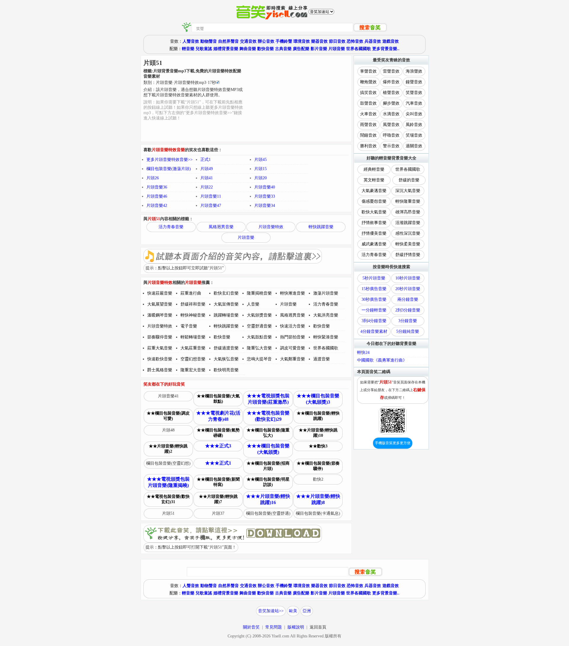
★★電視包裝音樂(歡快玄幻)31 (168, 499)
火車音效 (368, 114)
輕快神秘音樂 (192, 315)
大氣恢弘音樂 (226, 359)
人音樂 (253, 304)
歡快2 (318, 479)
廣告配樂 (301, 49)
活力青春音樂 (171, 227)
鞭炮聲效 (368, 82)
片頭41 (206, 178)
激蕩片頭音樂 (325, 293)
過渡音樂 (321, 359)
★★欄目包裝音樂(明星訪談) (268, 482)
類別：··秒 (179, 82)
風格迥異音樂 (221, 227)
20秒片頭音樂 (407, 289)
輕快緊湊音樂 (325, 337)
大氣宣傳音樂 (226, 304)
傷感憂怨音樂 (374, 201)
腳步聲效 (391, 103)
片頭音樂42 (156, 205)
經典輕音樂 (374, 169)
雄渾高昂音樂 (407, 212)
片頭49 (206, 169)
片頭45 (260, 159)
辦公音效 (266, 41)
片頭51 (168, 513)
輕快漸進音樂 (292, 293)
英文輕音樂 (374, 180)
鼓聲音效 (368, 103)
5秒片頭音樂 (373, 278)
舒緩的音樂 (409, 180)
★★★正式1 (218, 463)
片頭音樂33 (264, 196)
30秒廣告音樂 (374, 299)
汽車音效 (414, 103)
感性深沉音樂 (407, 233)
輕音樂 (188, 49)
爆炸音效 (391, 82)
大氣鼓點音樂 (259, 337)
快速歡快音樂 (159, 359)
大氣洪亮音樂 (325, 315)
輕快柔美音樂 (407, 244)
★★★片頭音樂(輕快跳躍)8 (318, 499)
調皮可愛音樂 (292, 348)
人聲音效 (191, 41)
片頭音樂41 (168, 396)
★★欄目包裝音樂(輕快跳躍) (318, 416)
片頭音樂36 (156, 187)
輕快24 (363, 352)
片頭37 (218, 513)
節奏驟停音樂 (159, 337)
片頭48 (168, 430)
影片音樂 (319, 49)
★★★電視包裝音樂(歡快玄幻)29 (268, 416)
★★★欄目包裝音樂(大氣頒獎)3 (318, 398)
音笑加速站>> (271, 611)
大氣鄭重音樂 (292, 359)
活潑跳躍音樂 (407, 222)
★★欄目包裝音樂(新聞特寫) (218, 482)
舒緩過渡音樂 (226, 348)
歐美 (293, 611)
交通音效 (248, 41)
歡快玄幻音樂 (226, 293)
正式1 (205, 159)
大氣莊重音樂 (192, 348)
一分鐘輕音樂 (374, 310)
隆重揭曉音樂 (259, 293)
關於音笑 (251, 627)
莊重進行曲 (190, 293)
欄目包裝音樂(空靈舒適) (268, 513)
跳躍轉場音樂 (226, 315)
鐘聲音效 (414, 82)
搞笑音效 (368, 92)
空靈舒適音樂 (259, 326)
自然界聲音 (228, 41)
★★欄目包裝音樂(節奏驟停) (318, 466)
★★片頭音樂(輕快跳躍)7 (218, 499)
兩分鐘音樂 (407, 299)
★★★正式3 (218, 445)
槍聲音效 (391, 92)
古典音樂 (283, 49)
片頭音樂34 (264, 205)
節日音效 (337, 41)
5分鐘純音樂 (407, 331)
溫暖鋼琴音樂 (159, 315)
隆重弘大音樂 (259, 348)
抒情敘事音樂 (374, 222)
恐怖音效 (355, 41)
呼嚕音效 (391, 135)
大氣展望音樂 (159, 304)
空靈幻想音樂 (192, 359)
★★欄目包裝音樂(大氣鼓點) (218, 399)
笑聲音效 (414, 92)
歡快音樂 (265, 49)
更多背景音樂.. (385, 49)
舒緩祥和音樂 (192, 304)
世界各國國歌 (358, 49)
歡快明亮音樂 (226, 370)
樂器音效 (319, 41)
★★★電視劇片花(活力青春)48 (218, 416)
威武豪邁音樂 (374, 244)
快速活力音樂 (292, 326)
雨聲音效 (368, 124)
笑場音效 (414, 135)
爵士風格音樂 (159, 370)
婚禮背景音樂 (225, 49)
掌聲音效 (368, 71)
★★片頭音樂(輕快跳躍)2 (168, 449)
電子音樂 (188, 326)
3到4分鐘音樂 (374, 321)
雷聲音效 (391, 71)
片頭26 (152, 178)
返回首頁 (318, 627)
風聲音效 (391, 124)
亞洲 (307, 611)
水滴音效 (391, 114)
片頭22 (206, 187)
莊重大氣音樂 (159, 348)
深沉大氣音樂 (407, 190)
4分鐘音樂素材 (373, 331)
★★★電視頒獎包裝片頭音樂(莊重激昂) (268, 398)
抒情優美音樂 (374, 233)
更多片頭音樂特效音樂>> (169, 159)
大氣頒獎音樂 (259, 315)
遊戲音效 (390, 41)
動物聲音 (208, 41)
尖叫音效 (414, 114)
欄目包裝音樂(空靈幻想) (168, 463)
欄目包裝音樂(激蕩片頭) (168, 169)
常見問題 (273, 627)
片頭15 (260, 169)
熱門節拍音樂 (292, 337)
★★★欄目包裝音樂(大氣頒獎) (268, 449)
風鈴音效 (414, 124)
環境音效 (301, 41)
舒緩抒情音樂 (407, 254)
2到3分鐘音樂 (407, 310)
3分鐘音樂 (407, 321)
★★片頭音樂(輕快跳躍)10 (318, 433)
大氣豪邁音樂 (374, 190)
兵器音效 (373, 41)
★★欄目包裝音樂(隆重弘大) (268, 433)
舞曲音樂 (247, 49)
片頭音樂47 (210, 205)
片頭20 (260, 178)
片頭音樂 (336, 49)
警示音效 (391, 146)
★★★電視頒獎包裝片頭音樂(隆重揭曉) (168, 482)
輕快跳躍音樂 (321, 227)
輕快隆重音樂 (407, 201)
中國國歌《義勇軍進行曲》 (382, 360)
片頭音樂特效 (270, 227)
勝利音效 (368, 146)
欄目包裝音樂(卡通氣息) (318, 513)
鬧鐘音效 (368, 135)
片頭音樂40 (264, 187)
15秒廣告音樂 (374, 289)
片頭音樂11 (210, 196)
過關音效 (414, 146)
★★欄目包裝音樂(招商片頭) (268, 466)
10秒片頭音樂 (407, 278)
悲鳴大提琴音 (259, 359)
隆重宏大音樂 (192, 370)
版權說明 (295, 627)
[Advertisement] (298, 98)
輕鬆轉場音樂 (192, 337)
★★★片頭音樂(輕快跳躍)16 (268, 499)
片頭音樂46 (156, 196)
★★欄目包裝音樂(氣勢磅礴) (218, 433)
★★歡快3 (318, 446)
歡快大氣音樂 (374, 212)
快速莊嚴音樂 (159, 293)
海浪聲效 (414, 71)
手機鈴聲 (284, 41)
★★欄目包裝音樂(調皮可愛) (168, 416)
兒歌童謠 (204, 49)
